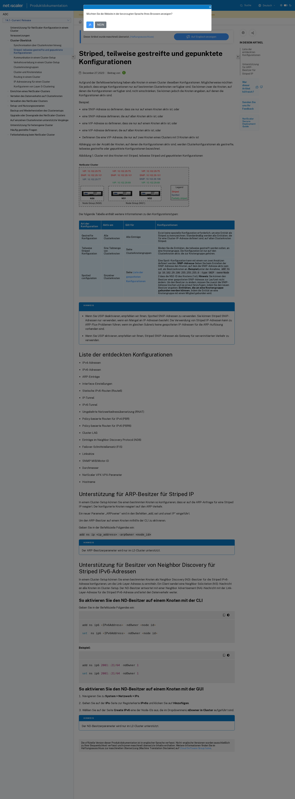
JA (90, 24)
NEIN (100, 24)
